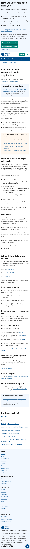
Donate (22, 54)
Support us (4, 494)
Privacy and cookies (6, 521)
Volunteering (4, 508)
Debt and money (17, 59)
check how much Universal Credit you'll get (16, 150)
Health (2, 473)
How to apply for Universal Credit (10, 433)
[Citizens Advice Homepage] (5, 54)
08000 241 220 (9, 276)
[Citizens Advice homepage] (5, 527)
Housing (3, 463)
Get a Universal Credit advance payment (12, 444)
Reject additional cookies (9, 46)
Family (2, 465)
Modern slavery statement (7, 503)
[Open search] (27, 54)
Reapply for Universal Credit (9, 436)
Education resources (6, 481)
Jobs (2, 510)
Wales (16, 81)
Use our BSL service (6, 368)
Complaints (4, 499)
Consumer (3, 461)
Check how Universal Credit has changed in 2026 (14, 427)
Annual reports (5, 496)
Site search (4, 483)
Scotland (12, 81)
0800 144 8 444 (10, 269)
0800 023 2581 (10, 273)
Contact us (3, 492)
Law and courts (5, 468)
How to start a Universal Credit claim (11, 430)
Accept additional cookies (9, 43)
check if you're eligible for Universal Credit (15, 143)
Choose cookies (5, 49)
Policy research (5, 506)
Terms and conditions (6, 519)
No (6, 416)
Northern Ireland (5, 81)
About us (3, 489)
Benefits (3, 59)
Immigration (4, 470)
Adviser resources (5, 479)
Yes (2, 416)
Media (2, 501)
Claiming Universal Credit (9, 62)
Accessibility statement (6, 517)
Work (9, 59)
